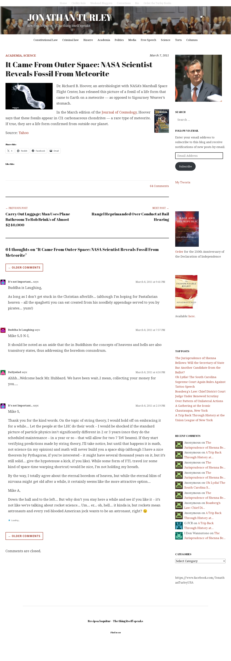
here (191, 316)
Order (179, 251)
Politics (119, 40)
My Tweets (182, 182)
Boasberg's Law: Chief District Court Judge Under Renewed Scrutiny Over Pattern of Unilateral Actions (200, 396)
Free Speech (148, 40)
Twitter (201, 16)
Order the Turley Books (157, 3)
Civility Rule (79, 3)
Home (63, 3)
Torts (178, 40)
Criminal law (70, 40)
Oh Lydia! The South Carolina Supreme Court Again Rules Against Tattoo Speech (200, 381)
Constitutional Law (45, 40)
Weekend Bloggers (101, 3)
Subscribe (185, 166)
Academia (104, 40)
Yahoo (24, 132)
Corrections (124, 3)
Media (132, 40)
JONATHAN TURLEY (69, 17)
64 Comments (159, 186)
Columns (192, 40)
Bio (137, 3)
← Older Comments (24, 267)
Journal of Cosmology (119, 112)
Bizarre (88, 40)
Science (165, 40)
